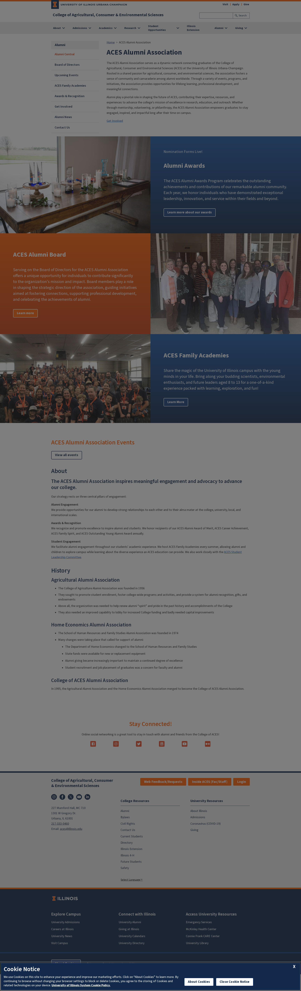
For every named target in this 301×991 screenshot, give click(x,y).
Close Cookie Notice (235, 981)
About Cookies (199, 981)
